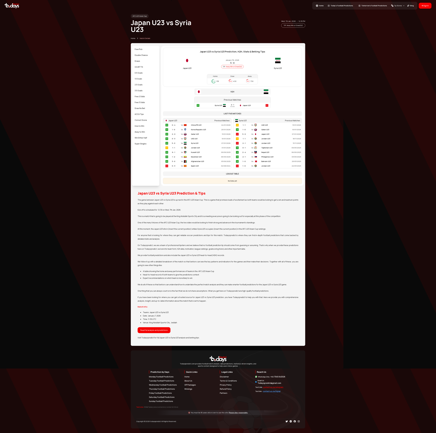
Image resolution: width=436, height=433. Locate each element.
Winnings (188, 389)
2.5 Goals (138, 84)
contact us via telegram (273, 387)
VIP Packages (190, 385)
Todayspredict (147, 337)
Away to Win (140, 132)
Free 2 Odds (140, 96)
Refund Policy (226, 389)
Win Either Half (141, 138)
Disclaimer (224, 376)
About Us (188, 381)
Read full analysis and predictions (154, 330)
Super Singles (140, 143)
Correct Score (141, 120)
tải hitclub (175, 407)
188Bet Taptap (148, 407)
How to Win (139, 126)
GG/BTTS (139, 67)
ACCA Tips (139, 114)
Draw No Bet (140, 108)
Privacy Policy (226, 385)
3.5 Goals (138, 90)
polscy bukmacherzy (160, 407)
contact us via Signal (271, 391)
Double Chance (141, 55)
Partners (223, 393)
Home (133, 38)
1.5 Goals (138, 79)
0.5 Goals (139, 73)
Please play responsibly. (238, 413)
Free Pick (138, 49)
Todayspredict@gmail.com (269, 383)
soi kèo (169, 407)
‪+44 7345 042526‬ (277, 376)
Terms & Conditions (228, 381)
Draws (137, 61)
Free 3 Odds (140, 102)
